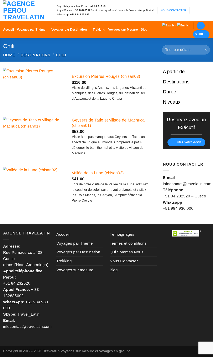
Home (9, 55)
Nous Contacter (124, 261)
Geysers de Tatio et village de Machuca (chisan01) (108, 123)
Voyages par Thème (31, 29)
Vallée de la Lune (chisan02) (98, 173)
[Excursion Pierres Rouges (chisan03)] (34, 88)
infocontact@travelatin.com (27, 326)
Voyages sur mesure (74, 270)
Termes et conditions (128, 243)
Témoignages (122, 234)
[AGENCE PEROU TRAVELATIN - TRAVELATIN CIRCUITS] (24, 10)
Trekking (99, 29)
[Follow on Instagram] (200, 10)
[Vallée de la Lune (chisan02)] (34, 187)
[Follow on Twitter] (207, 10)
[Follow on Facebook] (194, 10)
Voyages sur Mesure (123, 29)
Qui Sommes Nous (127, 252)
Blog (144, 29)
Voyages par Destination (69, 29)
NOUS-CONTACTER (173, 10)
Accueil (8, 29)
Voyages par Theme (74, 243)
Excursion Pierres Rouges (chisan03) (106, 76)
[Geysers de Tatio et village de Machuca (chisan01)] (34, 138)
